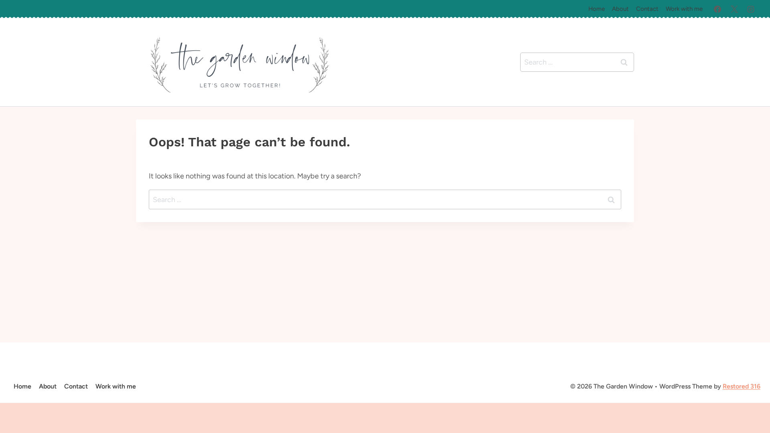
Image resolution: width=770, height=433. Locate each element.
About (620, 8)
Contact (647, 8)
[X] (734, 9)
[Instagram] (751, 9)
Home (596, 8)
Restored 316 (741, 386)
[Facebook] (717, 9)
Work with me (684, 8)
